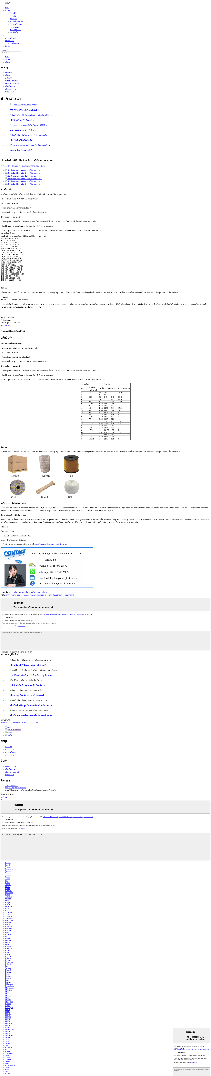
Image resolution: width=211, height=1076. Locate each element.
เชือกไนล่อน (14, 27)
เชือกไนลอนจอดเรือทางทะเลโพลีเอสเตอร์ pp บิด (31, 715)
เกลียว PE (13, 19)
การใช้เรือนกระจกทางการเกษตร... (25, 110)
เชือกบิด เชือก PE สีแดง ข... (22, 120)
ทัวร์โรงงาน (14, 43)
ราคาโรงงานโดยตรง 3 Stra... (23, 130)
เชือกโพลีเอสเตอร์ (16, 24)
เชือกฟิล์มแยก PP (16, 21)
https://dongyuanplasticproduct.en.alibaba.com (51, 544)
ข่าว (6, 35)
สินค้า (7, 10)
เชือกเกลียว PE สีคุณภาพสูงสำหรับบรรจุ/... (28, 665)
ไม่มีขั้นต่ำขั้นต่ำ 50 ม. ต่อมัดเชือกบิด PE (27, 685)
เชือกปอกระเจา (15, 30)
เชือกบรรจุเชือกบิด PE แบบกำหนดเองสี (27, 695)
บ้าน (7, 8)
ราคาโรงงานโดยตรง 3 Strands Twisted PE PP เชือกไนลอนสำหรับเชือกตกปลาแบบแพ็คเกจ (40, 595)
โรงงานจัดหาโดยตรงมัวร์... (22, 150)
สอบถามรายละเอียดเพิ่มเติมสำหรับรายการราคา (19, 722)
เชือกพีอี (13, 16)
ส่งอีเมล (4, 797)
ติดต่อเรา (8, 46)
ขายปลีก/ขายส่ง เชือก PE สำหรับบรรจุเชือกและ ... (32, 675)
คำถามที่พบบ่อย (11, 38)
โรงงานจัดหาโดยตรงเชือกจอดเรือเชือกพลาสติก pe (28, 592)
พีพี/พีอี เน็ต (14, 32)
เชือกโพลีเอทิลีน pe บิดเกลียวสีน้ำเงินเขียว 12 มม (31, 705)
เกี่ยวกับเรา (9, 41)
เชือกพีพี (13, 13)
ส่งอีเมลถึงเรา (6, 325)
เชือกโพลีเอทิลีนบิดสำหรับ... (22, 140)
